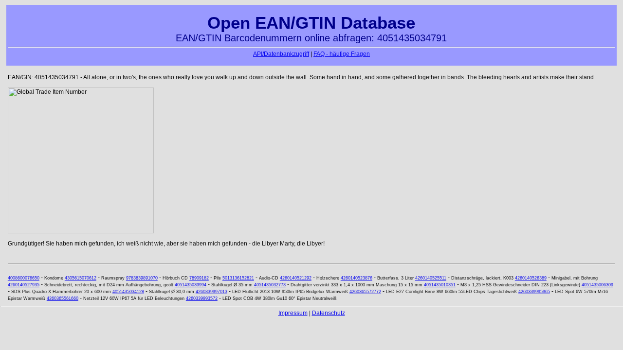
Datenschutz (328, 313)
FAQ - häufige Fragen (341, 54)
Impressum (293, 313)
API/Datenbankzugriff (281, 54)
